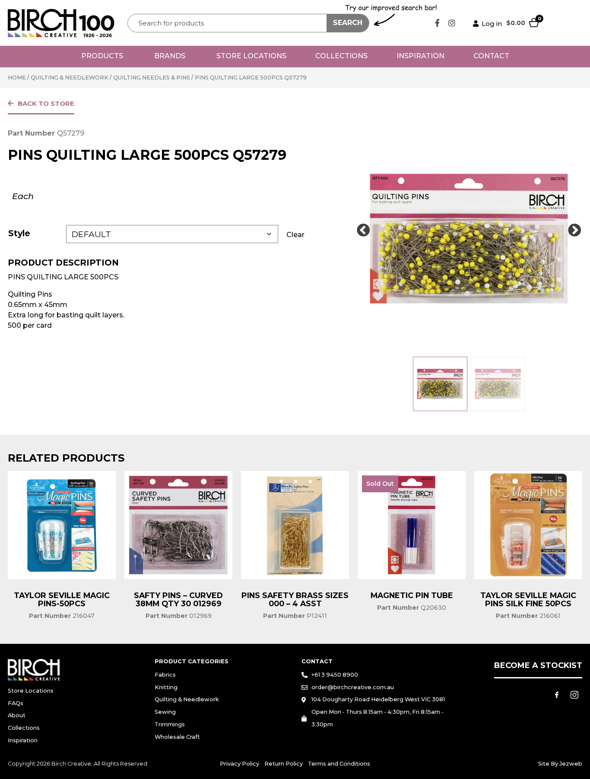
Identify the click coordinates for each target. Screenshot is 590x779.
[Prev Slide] (363, 230)
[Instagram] (452, 23)
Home (17, 77)
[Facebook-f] (437, 23)
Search (347, 23)
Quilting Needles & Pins (151, 77)
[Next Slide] (574, 230)
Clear (295, 235)
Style (19, 233)
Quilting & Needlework (69, 77)
